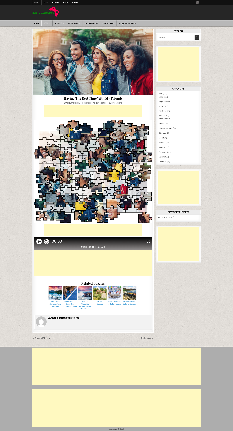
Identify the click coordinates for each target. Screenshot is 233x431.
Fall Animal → (147, 338)
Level (46, 23)
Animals (162, 119)
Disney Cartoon (165, 128)
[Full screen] (148, 241)
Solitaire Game (91, 23)
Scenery (162, 152)
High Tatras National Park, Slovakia (55, 304)
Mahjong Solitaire (127, 23)
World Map (164, 162)
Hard (65, 2)
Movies (162, 143)
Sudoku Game (108, 23)
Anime (162, 124)
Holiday (162, 138)
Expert (75, 2)
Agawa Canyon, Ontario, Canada (129, 303)
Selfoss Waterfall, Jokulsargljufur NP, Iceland (85, 305)
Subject (58, 23)
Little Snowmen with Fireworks (114, 303)
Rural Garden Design (100, 303)
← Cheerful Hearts (41, 338)
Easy (46, 2)
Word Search (74, 23)
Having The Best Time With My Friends (93, 98)
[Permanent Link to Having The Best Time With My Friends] (93, 62)
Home (36, 2)
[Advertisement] (93, 111)
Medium (55, 2)
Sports (162, 157)
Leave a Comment (101, 103)
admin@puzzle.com (73, 103)
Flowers (162, 133)
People (119, 103)
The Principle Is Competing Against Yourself (70, 304)
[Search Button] (197, 2)
